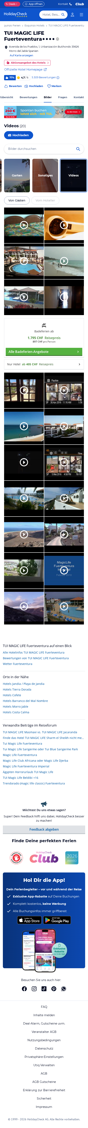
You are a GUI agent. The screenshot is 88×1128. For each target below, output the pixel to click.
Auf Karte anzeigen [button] (21, 55)
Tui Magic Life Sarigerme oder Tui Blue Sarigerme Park (40, 749)
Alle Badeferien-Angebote (29, 351)
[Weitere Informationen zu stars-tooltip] (57, 39)
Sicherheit (44, 1098)
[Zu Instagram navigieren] (34, 989)
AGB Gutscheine (44, 1082)
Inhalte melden (44, 1015)
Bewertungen (28, 97)
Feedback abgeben (44, 829)
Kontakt (63, 3)
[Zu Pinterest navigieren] (54, 989)
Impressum (44, 1107)
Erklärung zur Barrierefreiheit (44, 1090)
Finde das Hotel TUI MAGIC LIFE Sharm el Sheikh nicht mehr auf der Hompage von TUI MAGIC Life (44, 738)
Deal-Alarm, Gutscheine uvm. (44, 1023)
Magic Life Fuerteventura (20, 755)
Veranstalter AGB (44, 1032)
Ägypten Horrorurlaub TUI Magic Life (28, 772)
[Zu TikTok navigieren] (44, 989)
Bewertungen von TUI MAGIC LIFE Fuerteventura (36, 658)
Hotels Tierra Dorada (17, 689)
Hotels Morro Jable (15, 706)
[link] (72, 15)
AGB (44, 1073)
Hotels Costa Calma (16, 712)
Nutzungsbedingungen (44, 1040)
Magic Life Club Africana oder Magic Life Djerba (35, 761)
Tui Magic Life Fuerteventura (22, 743)
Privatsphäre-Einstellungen (44, 1057)
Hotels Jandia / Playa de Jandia (23, 684)
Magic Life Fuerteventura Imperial (26, 766)
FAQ (44, 1007)
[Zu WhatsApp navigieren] (63, 989)
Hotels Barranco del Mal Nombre (25, 701)
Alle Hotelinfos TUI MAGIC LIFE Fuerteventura (33, 652)
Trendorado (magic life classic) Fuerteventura (34, 783)
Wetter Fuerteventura (17, 664)
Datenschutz (44, 1048)
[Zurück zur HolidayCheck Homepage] (15, 14)
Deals (10, 3)
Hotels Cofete (12, 695)
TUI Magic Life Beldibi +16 (20, 778)
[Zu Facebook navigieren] (24, 989)
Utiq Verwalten (44, 1065)
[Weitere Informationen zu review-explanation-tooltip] (58, 77)
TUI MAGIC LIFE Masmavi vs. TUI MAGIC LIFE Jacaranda (40, 732)
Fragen (62, 97)
